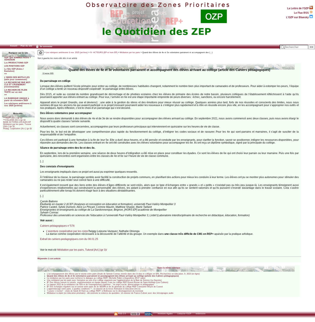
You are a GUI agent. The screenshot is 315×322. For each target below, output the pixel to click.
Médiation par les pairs (130, 52)
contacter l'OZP (184, 314)
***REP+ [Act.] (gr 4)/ (12, 118)
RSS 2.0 (122, 314)
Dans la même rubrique (169, 268)
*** (5, 74)
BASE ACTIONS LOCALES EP (17, 122)
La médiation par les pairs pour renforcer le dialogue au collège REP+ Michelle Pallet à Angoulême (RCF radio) (96, 278)
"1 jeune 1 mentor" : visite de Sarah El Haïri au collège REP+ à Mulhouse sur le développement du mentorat (95, 291)
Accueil (13, 46)
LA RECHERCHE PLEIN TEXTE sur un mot (15, 91)
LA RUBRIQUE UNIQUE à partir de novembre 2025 (16, 99)
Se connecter (45, 46)
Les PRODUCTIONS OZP (16, 63)
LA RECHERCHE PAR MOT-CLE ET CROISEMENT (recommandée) (17, 84)
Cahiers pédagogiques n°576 (57, 225)
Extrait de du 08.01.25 (69, 239)
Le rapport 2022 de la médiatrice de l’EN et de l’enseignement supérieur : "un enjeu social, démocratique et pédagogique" (100, 284)
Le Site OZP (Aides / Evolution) (14, 70)
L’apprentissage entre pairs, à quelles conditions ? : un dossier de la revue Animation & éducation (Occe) (93, 289)
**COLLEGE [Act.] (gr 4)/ (14, 120)
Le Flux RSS (301, 12)
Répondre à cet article (49, 258)
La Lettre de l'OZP (298, 8)
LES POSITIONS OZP (14, 66)
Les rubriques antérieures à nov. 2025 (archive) (17, 104)
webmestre (201, 314)
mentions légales (165, 314)
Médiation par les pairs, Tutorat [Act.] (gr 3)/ (82, 249)
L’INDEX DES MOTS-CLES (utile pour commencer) (17, 78)
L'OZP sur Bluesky (297, 17)
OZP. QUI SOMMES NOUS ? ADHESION (17, 59)
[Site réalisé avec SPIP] (135, 314)
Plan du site (26, 46)
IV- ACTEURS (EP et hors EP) (103, 52)
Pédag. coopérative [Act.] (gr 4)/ (17, 128)
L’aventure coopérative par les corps (67, 231)
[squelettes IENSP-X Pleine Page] (149, 314)
